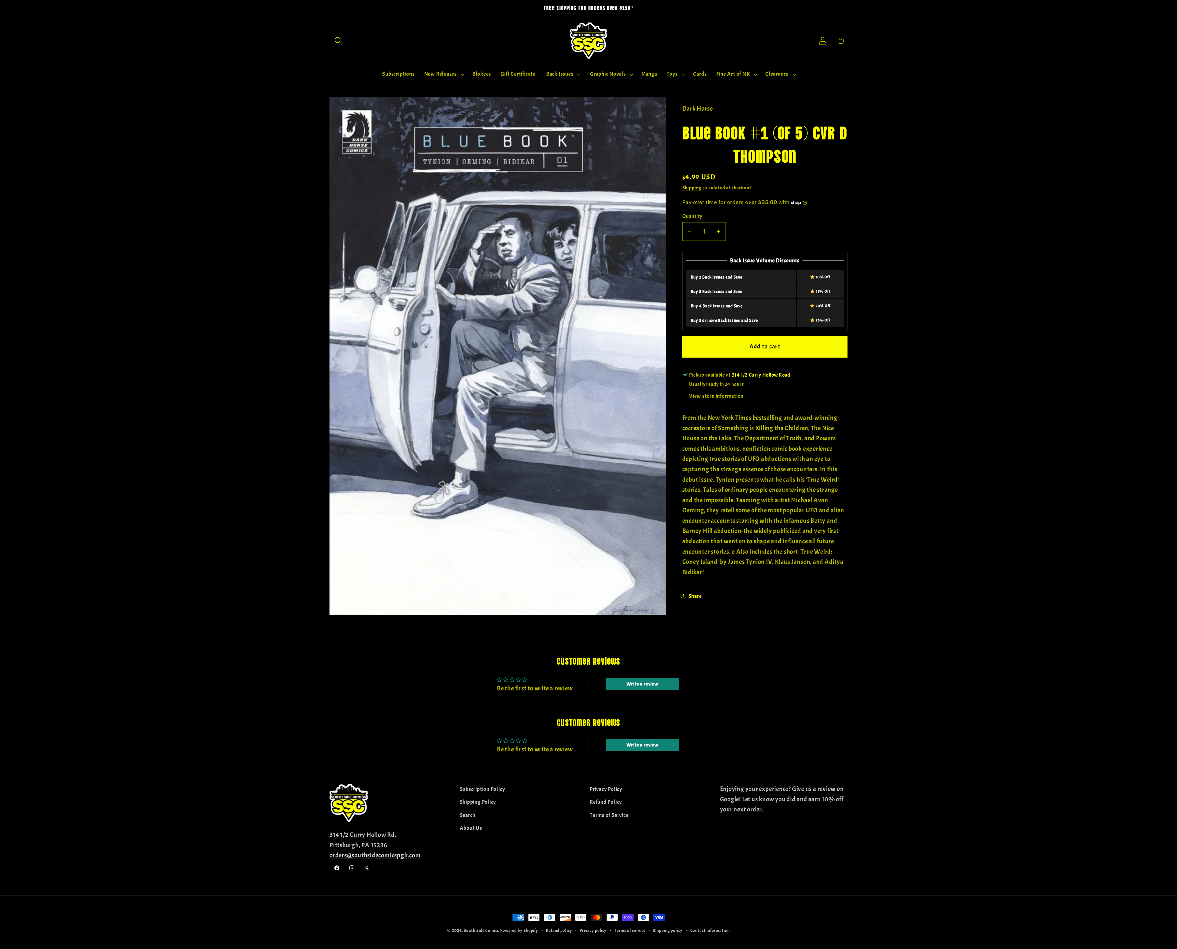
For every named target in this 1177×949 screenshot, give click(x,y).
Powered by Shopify (519, 930)
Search (468, 814)
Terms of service (630, 930)
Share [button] (695, 595)
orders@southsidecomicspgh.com (375, 855)
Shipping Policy (478, 802)
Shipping (692, 188)
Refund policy (559, 930)
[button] (338, 40)
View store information (716, 396)
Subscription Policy (482, 789)
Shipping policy (668, 930)
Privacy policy (593, 930)
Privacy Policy (606, 789)
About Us (471, 828)
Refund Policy (606, 802)
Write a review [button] (642, 684)
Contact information (710, 930)
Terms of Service (609, 814)
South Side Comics (481, 930)
